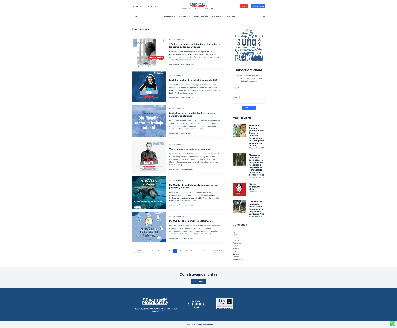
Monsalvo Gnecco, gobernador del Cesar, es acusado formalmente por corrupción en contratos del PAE (256, 135)
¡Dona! (244, 6)
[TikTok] (152, 6)
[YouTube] (155, 6)
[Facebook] (133, 6)
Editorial (236, 240)
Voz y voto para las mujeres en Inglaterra (189, 149)
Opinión (236, 237)
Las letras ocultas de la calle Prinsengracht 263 (193, 80)
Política (236, 248)
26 (203, 251)
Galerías (236, 254)
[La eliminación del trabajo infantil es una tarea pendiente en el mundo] (149, 121)
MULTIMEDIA (183, 16)
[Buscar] (132, 16)
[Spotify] (148, 6)
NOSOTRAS (231, 16)
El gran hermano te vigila (254, 186)
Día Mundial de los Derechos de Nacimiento (191, 221)
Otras (235, 251)
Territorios (237, 243)
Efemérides (180, 39)
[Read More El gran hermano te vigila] (239, 189)
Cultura (172, 39)
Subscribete (249, 107)
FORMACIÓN (216, 16)
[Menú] (264, 16)
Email (235, 97)
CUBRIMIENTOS (167, 16)
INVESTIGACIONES (201, 16)
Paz (234, 232)
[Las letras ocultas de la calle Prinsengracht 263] (149, 86)
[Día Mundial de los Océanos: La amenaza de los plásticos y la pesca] (149, 192)
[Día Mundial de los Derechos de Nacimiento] (149, 227)
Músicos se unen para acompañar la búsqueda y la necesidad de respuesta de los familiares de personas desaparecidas (256, 165)
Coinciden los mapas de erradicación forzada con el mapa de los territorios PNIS (256, 207)
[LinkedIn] (144, 6)
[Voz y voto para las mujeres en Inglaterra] (149, 156)
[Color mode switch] (136, 16)
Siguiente (217, 250)
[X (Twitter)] (140, 6)
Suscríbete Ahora (258, 6)
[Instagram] (137, 6)
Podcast (236, 257)
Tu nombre (237, 88)
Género (236, 235)
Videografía (237, 259)
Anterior (139, 250)
